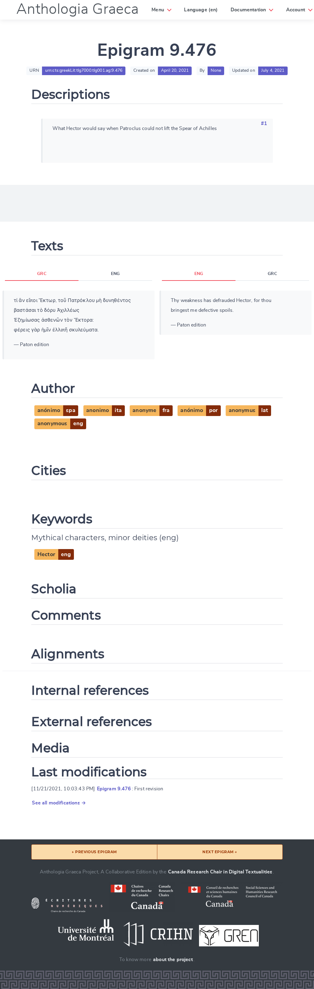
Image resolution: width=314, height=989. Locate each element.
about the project (173, 959)
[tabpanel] (78, 325)
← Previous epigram (94, 852)
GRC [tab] (41, 274)
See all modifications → (59, 802)
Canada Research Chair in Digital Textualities (220, 871)
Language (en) (201, 9)
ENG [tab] (115, 274)
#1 (264, 123)
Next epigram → (219, 852)
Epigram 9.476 (114, 788)
